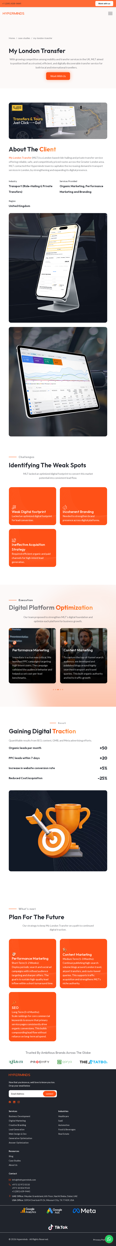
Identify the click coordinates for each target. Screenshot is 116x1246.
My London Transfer (20, 157)
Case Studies (15, 1160)
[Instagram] (19, 1102)
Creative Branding (17, 1125)
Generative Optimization (20, 1138)
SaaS (60, 1120)
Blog (11, 1156)
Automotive (63, 1125)
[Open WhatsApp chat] (109, 1239)
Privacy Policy (100, 1239)
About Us (13, 1165)
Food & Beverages (67, 1129)
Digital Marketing (17, 1120)
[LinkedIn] (14, 1102)
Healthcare (63, 1116)
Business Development (19, 1116)
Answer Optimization (19, 1142)
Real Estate (63, 1134)
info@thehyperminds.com (24, 1179)
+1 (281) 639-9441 (21, 1191)
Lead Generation (16, 1129)
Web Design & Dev (18, 1134)
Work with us (104, 3)
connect (49, 1093)
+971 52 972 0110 (21, 1184)
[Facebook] (10, 1102)
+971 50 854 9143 (21, 1188)
